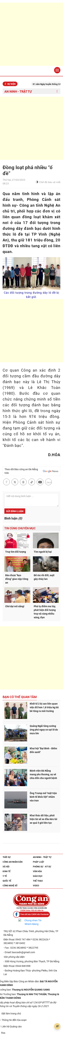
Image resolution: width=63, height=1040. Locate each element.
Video (36, 886)
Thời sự (7, 857)
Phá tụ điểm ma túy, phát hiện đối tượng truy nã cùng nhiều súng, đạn (45, 612)
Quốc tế (7, 881)
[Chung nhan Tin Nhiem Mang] (31, 922)
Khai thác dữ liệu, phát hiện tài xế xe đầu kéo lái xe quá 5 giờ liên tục (43, 819)
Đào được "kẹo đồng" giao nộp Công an (16, 579)
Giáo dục (38, 876)
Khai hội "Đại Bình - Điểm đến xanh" (43, 750)
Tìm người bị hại (43, 551)
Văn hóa (37, 871)
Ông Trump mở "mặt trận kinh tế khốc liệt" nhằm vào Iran (43, 797)
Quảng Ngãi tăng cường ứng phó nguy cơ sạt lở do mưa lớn (44, 730)
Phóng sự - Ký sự (42, 867)
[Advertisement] (31, 34)
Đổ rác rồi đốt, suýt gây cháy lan (44, 577)
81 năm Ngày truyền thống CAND (41, 84)
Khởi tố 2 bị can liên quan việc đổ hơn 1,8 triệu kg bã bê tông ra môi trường (44, 707)
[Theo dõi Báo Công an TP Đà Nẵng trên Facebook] (31, 914)
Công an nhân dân (12, 862)
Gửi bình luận (14, 511)
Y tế (5, 876)
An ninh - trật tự (18, 91)
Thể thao (38, 881)
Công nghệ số (10, 886)
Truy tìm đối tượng (15, 551)
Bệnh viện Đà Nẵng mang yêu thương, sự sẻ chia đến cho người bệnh (43, 774)
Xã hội (6, 867)
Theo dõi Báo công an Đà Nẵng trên (21, 471)
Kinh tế (6, 871)
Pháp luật (38, 862)
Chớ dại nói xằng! (14, 606)
